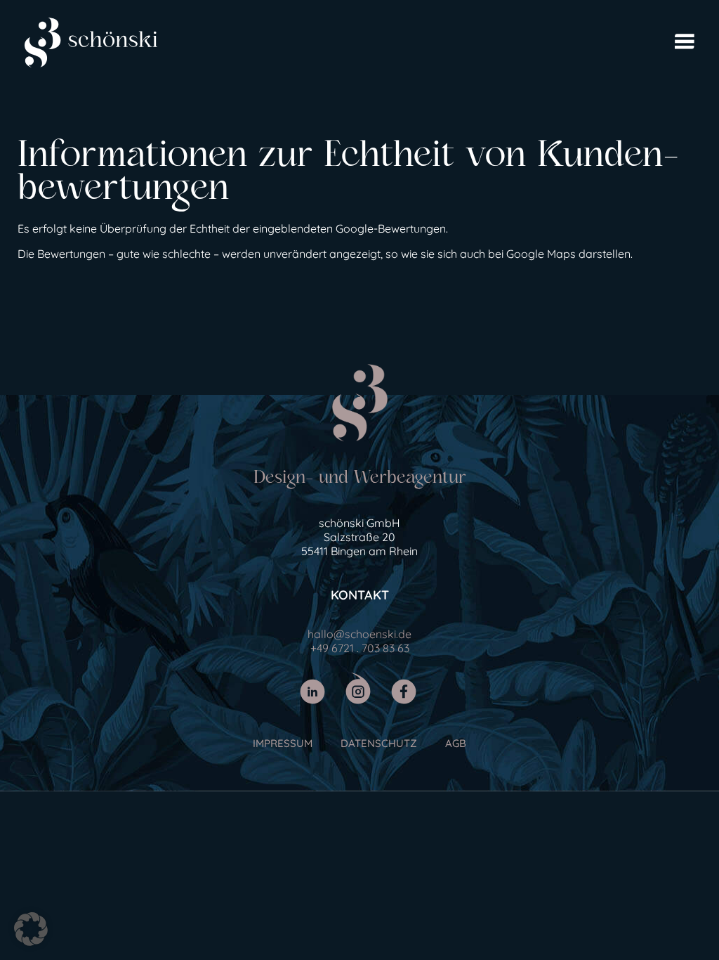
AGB (455, 743)
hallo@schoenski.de (359, 634)
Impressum (282, 743)
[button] (31, 929)
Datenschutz (379, 743)
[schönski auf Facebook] (405, 688)
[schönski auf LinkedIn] (314, 688)
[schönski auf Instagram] (360, 688)
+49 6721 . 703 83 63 (359, 648)
